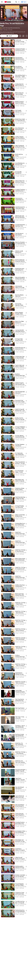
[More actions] (26, 36)
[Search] (16, 2)
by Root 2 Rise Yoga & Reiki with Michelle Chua (11, 27)
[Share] (23, 36)
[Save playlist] (20, 36)
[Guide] (2, 2)
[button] (14, 13)
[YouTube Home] (8, 2)
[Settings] (19, 2)
